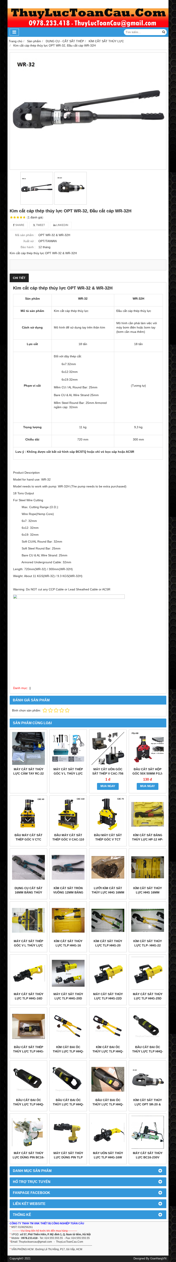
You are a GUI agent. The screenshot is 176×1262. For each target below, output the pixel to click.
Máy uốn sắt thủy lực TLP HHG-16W (108, 1155)
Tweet (40, 225)
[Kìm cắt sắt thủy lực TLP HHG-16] (68, 920)
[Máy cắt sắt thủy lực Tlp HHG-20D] (68, 973)
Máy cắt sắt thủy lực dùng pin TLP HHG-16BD (68, 1157)
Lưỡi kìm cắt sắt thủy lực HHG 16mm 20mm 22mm (108, 892)
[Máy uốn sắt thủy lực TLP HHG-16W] (107, 1132)
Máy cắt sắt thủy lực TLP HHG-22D (108, 996)
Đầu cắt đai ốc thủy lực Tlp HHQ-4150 (108, 1104)
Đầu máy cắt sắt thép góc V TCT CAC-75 (108, 839)
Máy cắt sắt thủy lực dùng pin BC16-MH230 (28, 1157)
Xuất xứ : (29, 241)
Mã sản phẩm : (25, 235)
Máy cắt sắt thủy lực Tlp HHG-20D (68, 996)
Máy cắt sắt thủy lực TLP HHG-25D (147, 996)
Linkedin (62, 225)
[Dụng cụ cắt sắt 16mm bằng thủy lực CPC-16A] (28, 867)
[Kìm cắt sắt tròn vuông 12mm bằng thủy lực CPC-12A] (68, 867)
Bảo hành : (28, 247)
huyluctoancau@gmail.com (36, 1241)
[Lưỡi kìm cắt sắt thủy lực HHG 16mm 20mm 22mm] (107, 867)
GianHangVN (158, 1258)
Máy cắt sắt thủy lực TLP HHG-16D (28, 996)
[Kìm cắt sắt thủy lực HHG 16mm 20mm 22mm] (147, 867)
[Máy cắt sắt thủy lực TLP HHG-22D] (107, 973)
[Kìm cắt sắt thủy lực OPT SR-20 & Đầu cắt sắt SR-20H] (147, 1079)
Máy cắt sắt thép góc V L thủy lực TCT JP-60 (68, 773)
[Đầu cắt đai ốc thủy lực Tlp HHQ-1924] (147, 1026)
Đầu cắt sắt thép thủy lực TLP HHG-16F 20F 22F (28, 1051)
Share (19, 225)
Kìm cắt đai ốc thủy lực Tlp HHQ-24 (68, 1051)
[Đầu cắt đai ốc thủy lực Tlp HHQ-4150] (107, 1079)
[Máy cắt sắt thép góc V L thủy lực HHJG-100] (28, 920)
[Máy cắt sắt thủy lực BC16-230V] (147, 1132)
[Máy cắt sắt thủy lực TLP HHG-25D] (147, 973)
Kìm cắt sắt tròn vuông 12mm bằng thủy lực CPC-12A (68, 892)
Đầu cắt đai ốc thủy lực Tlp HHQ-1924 (147, 1051)
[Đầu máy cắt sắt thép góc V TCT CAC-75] (107, 814)
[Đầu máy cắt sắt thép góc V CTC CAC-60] (28, 814)
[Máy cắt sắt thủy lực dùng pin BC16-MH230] (28, 1132)
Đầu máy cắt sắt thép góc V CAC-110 (68, 837)
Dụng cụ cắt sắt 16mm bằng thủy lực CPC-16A (28, 892)
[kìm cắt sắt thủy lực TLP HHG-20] (107, 920)
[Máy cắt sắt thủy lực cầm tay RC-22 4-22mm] (28, 748)
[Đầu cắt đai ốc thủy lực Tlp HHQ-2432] (28, 1079)
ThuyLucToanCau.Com (69, 1241)
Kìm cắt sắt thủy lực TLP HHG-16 (68, 943)
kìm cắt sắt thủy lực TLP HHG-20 (108, 943)
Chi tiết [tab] (19, 278)
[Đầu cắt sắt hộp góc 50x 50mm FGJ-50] (147, 748)
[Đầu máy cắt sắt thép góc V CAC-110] (68, 814)
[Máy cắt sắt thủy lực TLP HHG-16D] (28, 973)
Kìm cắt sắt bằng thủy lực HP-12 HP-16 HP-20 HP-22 (147, 839)
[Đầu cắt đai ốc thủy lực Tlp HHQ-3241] (68, 1079)
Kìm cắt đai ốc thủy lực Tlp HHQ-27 (108, 1051)
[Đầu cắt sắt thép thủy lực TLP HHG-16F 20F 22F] (28, 1026)
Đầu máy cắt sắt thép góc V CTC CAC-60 (28, 839)
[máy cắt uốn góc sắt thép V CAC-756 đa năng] (107, 748)
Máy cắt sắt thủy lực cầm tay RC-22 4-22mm (28, 773)
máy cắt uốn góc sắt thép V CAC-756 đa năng (107, 773)
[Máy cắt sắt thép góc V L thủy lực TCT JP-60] (68, 748)
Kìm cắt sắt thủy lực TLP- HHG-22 (147, 943)
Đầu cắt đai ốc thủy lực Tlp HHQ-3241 (68, 1104)
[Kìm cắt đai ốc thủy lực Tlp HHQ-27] (107, 1026)
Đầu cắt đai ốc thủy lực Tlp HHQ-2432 (28, 1104)
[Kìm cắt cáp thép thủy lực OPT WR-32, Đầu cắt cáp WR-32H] (88, 111)
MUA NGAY (107, 786)
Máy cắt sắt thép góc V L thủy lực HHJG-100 (28, 945)
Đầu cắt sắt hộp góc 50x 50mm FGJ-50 (147, 773)
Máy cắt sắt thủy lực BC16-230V (147, 1155)
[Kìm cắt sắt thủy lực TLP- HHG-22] (147, 920)
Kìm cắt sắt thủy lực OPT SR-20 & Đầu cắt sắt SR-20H (148, 1104)
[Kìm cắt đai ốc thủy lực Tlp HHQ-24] (68, 1026)
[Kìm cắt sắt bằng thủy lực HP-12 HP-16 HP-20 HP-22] (147, 814)
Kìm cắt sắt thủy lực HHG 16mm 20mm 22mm (147, 892)
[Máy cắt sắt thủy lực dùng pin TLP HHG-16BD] (68, 1132)
